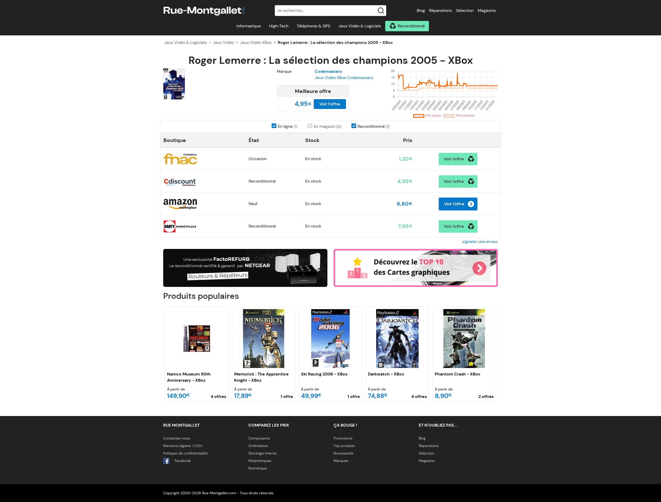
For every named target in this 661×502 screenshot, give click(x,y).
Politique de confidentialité (185, 453)
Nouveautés (343, 453)
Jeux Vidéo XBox (256, 42)
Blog (421, 10)
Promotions (343, 438)
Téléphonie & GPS (313, 26)
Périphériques (259, 460)
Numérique (257, 468)
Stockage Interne (262, 453)
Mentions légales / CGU (182, 445)
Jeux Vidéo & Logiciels (360, 26)
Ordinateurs (258, 445)
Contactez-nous (176, 438)
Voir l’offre (329, 104)
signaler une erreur (480, 241)
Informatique (249, 26)
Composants (259, 438)
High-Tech (278, 26)
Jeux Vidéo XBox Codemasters (344, 77)
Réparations (440, 10)
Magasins (487, 10)
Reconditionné (411, 26)
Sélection (465, 10)
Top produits (344, 445)
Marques (341, 460)
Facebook (182, 460)
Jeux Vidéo (223, 42)
